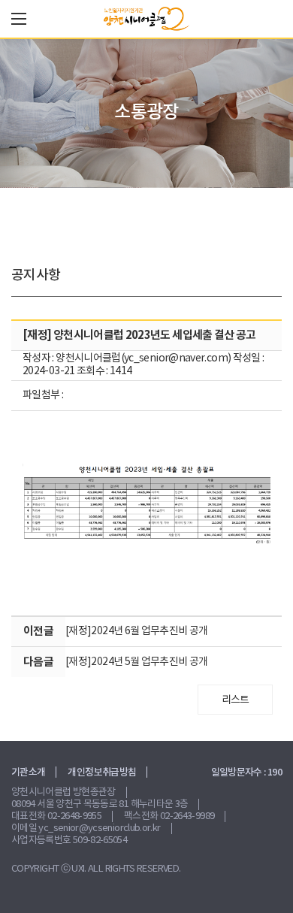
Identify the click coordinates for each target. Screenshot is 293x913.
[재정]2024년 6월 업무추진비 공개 (136, 631)
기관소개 (28, 772)
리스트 (235, 700)
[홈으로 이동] (146, 19)
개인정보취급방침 (102, 772)
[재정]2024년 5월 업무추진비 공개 (136, 662)
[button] (19, 19)
